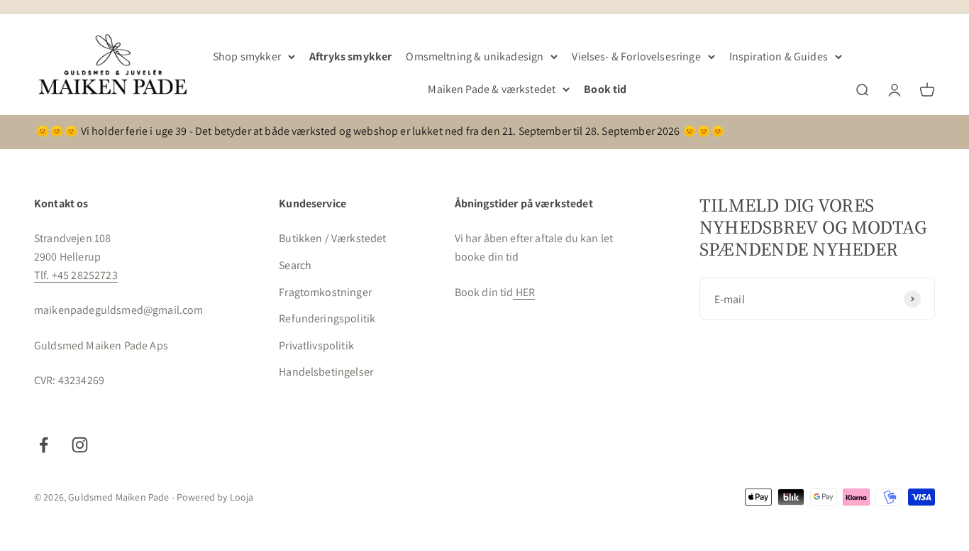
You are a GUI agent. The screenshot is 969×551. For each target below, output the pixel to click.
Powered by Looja (215, 497)
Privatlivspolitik (316, 345)
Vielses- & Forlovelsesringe (636, 56)
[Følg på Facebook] (43, 444)
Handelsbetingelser (326, 371)
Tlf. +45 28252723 (76, 275)
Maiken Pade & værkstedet (491, 89)
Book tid (605, 89)
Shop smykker (247, 56)
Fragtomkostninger (325, 292)
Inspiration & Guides (778, 56)
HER (524, 292)
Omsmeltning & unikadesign (474, 56)
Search (295, 265)
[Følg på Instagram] (79, 444)
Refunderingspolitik (327, 318)
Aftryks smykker (350, 56)
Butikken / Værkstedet (332, 238)
